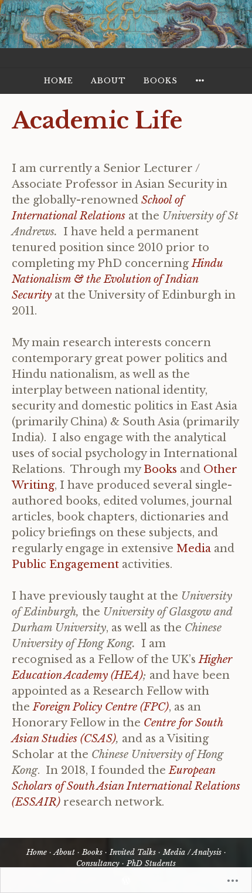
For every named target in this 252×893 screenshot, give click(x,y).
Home (58, 80)
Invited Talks (133, 852)
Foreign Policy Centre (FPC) (101, 707)
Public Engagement (65, 564)
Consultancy (98, 863)
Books (161, 80)
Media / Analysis (192, 852)
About (108, 80)
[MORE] (201, 80)
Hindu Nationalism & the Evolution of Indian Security (117, 279)
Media (193, 548)
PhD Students (151, 863)
